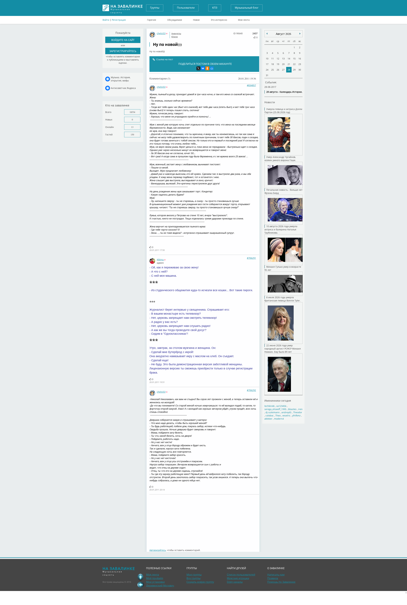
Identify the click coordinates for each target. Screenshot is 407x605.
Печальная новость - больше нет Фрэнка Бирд (283, 191)
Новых (108, 119)
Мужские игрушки (238, 578)
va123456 (281, 405)
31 (267, 75)
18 (272, 64)
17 (267, 64)
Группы (154, 7)
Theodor (297, 412)
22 (294, 64)
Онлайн (109, 127)
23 (299, 64)
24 (267, 69)
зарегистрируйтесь (122, 51)
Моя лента (244, 19)
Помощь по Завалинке (281, 582)
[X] (198, 68)
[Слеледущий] (267, 33)
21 (289, 64)
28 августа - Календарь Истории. (284, 91)
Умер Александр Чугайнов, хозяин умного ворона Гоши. (280, 158)
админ (160, 262)
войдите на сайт (123, 40)
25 (272, 69)
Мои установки (155, 582)
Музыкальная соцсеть (126, 8)
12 (278, 58)
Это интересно (219, 19)
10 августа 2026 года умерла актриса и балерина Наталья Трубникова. (280, 229)
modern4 (279, 418)
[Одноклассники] (207, 68)
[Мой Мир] (212, 68)
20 (283, 64)
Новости (269, 102)
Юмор (174, 36)
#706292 (251, 390)
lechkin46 (269, 405)
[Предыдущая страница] (140, 584)
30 (299, 69)
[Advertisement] (204, 520)
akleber (268, 418)
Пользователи (186, 7)
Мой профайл (154, 578)
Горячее (151, 19)
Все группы (193, 578)
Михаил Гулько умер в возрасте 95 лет (282, 268)
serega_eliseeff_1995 (275, 409)
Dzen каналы (235, 582)
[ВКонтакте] (203, 68)
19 (278, 64)
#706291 (251, 257)
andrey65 (286, 412)
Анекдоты (176, 33)
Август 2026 (283, 34)
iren (300, 409)
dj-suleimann (273, 412)
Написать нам (276, 574)
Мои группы (194, 574)
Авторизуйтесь (157, 550)
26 (278, 69)
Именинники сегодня (277, 400)
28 (289, 69)
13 (132, 127)
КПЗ (214, 7)
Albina (160, 259)
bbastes (292, 409)
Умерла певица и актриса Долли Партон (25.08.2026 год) (283, 111)
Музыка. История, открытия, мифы (120, 79)
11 (272, 58)
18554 (132, 112)
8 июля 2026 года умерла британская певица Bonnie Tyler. (282, 299)
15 (294, 58)
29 (294, 69)
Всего (108, 112)
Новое (196, 19)
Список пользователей (241, 574)
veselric (286, 415)
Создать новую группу (200, 582)
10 (267, 58)
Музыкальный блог (247, 7)
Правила (272, 578)
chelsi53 (161, 33)
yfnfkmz (296, 415)
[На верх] (140, 577)
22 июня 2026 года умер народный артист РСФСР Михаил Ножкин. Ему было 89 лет (282, 348)
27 (283, 69)
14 (289, 58)
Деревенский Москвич (160, 585)
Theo (278, 415)
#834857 (251, 85)
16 (299, 58)
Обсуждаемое (174, 19)
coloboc (270, 415)
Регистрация (119, 19)
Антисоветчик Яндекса (123, 88)
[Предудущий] (300, 33)
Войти (106, 19)
